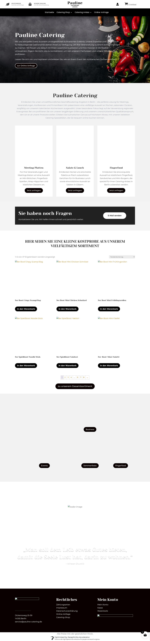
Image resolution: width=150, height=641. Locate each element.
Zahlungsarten (63, 605)
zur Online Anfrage (26, 66)
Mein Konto (102, 605)
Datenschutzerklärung (67, 611)
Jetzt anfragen (34, 190)
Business (90, 429)
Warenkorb (102, 611)
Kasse (100, 608)
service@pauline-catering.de (28, 622)
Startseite (49, 12)
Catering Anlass (82, 12)
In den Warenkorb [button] (26, 309)
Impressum (61, 608)
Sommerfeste (90, 465)
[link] (27, 599)
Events (44, 465)
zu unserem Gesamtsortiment (75, 386)
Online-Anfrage (101, 12)
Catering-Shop (63, 617)
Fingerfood (120, 465)
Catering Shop (63, 12)
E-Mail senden (115, 215)
